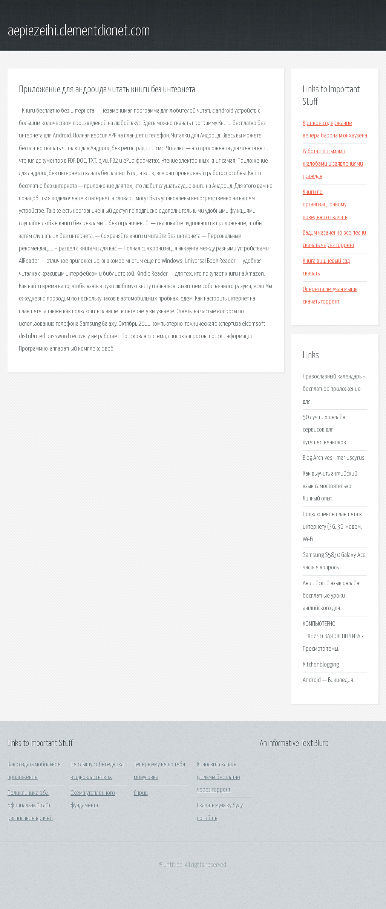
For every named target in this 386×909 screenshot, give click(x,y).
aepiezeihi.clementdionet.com (79, 31)
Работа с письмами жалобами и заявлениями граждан (333, 164)
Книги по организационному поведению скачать (325, 205)
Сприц (141, 793)
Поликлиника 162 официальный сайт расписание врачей (30, 806)
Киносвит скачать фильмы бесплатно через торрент (218, 777)
